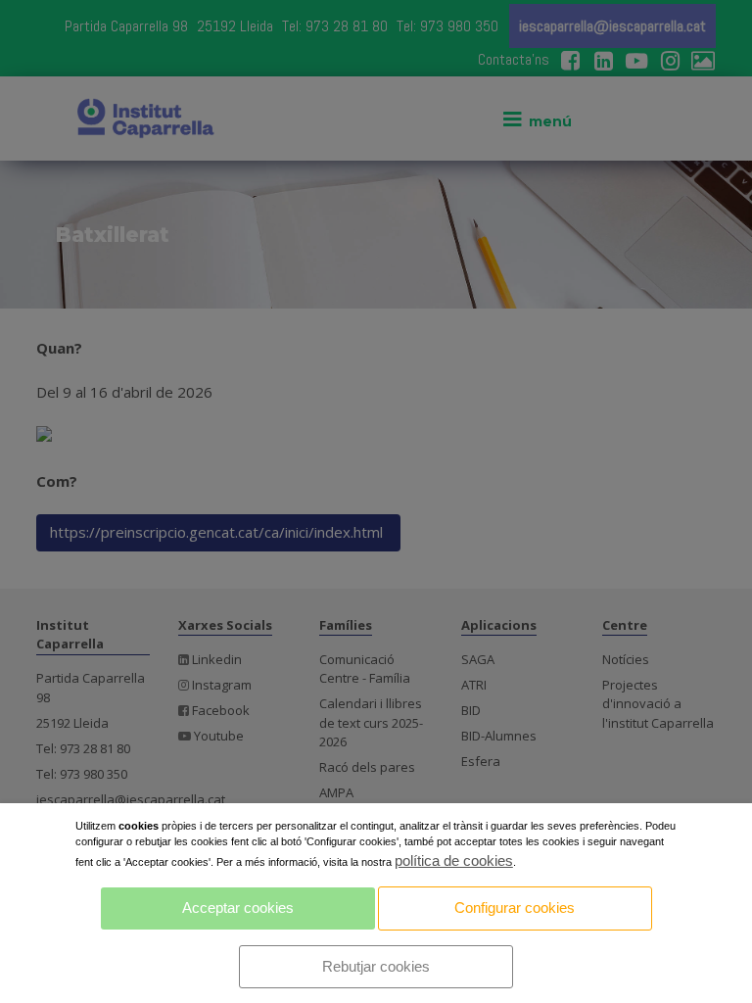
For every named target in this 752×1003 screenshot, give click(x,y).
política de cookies (454, 860)
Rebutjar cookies (376, 966)
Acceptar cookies (238, 907)
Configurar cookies (514, 907)
